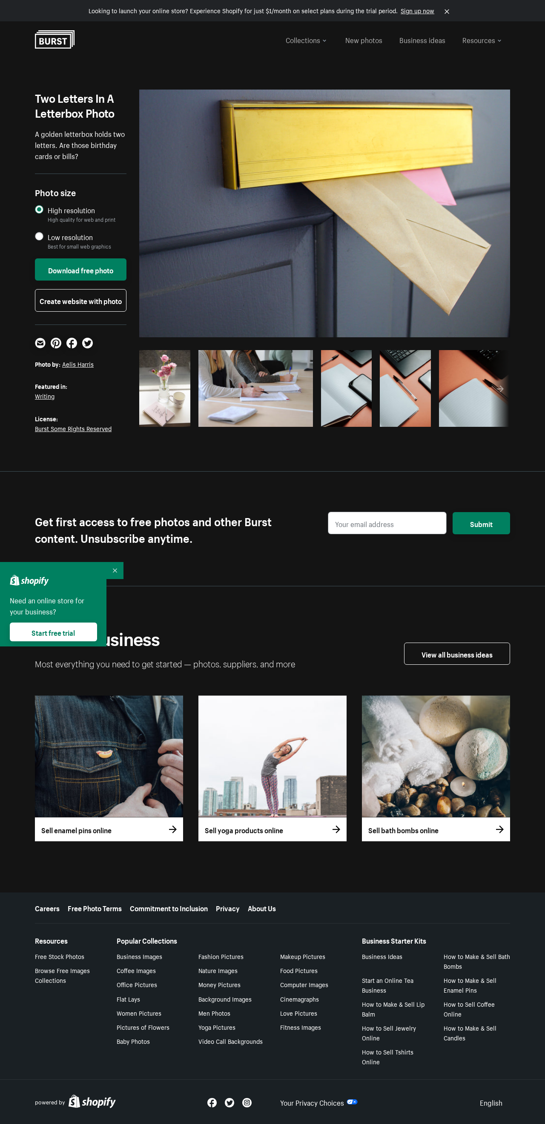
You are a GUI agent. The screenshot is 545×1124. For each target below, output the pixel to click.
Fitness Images (300, 1026)
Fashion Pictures (221, 956)
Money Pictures (219, 984)
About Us (262, 907)
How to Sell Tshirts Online (387, 1056)
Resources (478, 39)
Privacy (228, 907)
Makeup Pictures (302, 956)
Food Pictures (299, 970)
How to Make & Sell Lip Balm (393, 1008)
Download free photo (80, 269)
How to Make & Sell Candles (470, 1032)
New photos (363, 39)
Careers (47, 907)
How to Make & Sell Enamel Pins (470, 984)
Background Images (225, 998)
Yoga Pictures (216, 1026)
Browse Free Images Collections (62, 975)
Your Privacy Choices (312, 1101)
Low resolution (70, 237)
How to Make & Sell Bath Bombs (477, 960)
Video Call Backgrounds (230, 1041)
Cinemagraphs (299, 998)
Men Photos (214, 1012)
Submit (481, 523)
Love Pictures (298, 1012)
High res (254, 417)
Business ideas (422, 39)
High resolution (71, 210)
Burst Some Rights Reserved (73, 428)
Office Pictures (137, 984)
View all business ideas (457, 653)
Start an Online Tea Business (387, 984)
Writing (44, 395)
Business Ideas (382, 956)
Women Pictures (139, 1012)
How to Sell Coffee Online (469, 1008)
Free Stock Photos (59, 956)
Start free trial (53, 631)
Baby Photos (133, 1041)
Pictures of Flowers (143, 1026)
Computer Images (304, 984)
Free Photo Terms (95, 907)
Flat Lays (128, 998)
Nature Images (218, 970)
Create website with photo (81, 300)
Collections (303, 39)
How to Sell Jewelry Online (389, 1032)
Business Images (139, 956)
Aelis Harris (78, 363)
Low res (168, 417)
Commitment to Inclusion (169, 907)
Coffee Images (136, 970)
